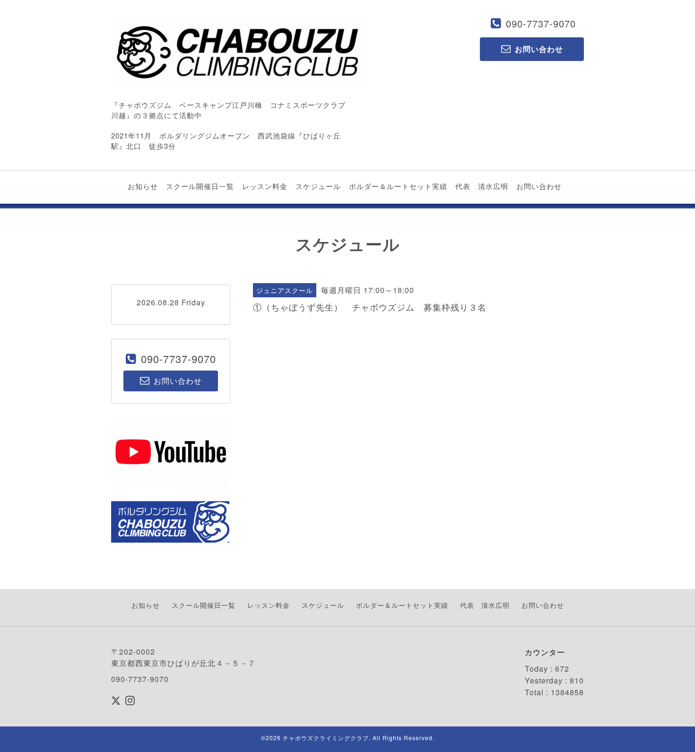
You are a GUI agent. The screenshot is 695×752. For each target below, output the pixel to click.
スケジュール (318, 186)
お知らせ (143, 186)
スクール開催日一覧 (200, 186)
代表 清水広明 (481, 186)
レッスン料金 (264, 186)
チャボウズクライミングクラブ (326, 738)
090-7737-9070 (541, 23)
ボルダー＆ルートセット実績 (398, 186)
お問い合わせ (539, 186)
